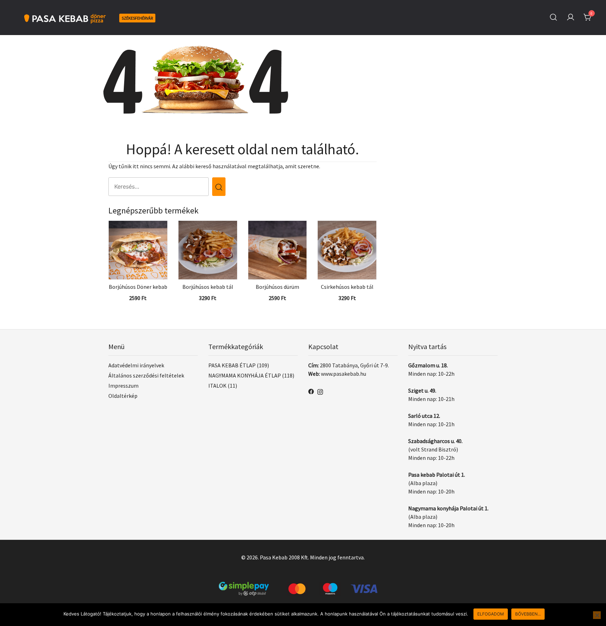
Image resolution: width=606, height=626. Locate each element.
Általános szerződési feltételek (146, 375)
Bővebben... (528, 614)
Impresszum (123, 385)
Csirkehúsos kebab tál (347, 286)
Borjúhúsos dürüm (277, 286)
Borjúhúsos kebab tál (207, 286)
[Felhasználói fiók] (570, 17)
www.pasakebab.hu (343, 373)
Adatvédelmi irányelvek (136, 365)
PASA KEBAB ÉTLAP (232, 365)
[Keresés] (553, 17)
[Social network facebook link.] (311, 390)
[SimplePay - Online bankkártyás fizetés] (303, 586)
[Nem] (597, 615)
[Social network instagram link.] (320, 390)
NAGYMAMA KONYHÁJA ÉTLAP (244, 375)
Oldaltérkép (122, 395)
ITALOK (217, 385)
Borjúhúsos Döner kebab (138, 286)
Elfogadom (490, 614)
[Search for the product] (218, 186)
